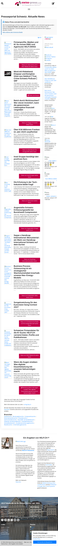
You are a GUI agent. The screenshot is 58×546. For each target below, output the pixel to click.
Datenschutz (4, 544)
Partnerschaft (4, 530)
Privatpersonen (34, 514)
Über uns (26, 542)
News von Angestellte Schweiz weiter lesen (29, 229)
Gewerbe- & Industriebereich (12, 421)
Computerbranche (30, 416)
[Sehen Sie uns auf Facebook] (48, 55)
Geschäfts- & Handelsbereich (26, 420)
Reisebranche (8, 425)
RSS (40, 37)
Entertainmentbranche (10, 418)
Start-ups (32, 513)
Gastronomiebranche (10, 420)
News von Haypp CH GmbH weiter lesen (29, 123)
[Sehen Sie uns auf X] (50, 56)
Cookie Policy (36, 539)
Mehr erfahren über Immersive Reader (13, 32)
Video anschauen (34, 95)
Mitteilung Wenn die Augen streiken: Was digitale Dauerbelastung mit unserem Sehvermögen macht (29, 390)
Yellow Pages (4, 532)
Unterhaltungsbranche (19, 425)
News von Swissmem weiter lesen (30, 201)
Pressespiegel (4, 529)
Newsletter (7, 409)
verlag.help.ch (27, 404)
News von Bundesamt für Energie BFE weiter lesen (29, 150)
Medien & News (5, 527)
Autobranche (8, 416)
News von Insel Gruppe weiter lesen (29, 176)
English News (33, 516)
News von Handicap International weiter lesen (29, 260)
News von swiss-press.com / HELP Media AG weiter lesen (29, 65)
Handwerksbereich (27, 421)
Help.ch (20, 542)
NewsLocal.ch (50, 450)
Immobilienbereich (9, 423)
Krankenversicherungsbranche (25, 423)
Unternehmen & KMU (35, 509)
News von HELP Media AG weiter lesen (29, 356)
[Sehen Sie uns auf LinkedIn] (48, 60)
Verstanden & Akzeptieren (44, 542)
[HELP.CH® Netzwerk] (21, 442)
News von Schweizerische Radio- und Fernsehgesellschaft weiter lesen (29, 323)
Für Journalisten (5, 534)
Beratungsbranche (18, 416)
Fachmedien (49, 464)
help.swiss (18, 482)
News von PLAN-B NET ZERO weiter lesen (29, 296)
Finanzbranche (23, 418)
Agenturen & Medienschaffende (38, 511)
